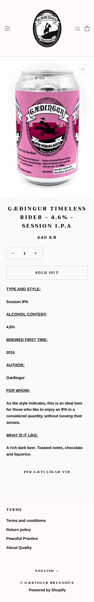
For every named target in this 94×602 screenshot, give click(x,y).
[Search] (77, 28)
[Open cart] (87, 28)
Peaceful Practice (22, 538)
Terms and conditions (26, 520)
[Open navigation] (7, 28)
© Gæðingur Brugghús (47, 582)
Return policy (18, 529)
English (44, 570)
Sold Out (47, 273)
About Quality (19, 547)
